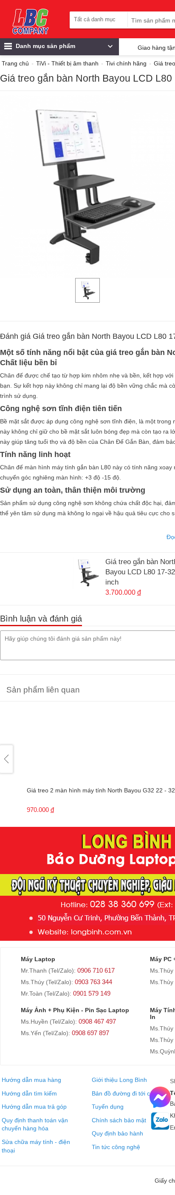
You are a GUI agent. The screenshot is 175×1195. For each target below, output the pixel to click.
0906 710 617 (96, 970)
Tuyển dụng (108, 1106)
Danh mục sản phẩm (44, 46)
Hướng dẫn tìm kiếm (29, 1093)
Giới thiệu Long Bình (119, 1079)
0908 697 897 (90, 1032)
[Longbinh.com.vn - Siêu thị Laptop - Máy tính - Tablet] (30, 21)
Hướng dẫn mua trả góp (34, 1106)
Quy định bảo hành (117, 1133)
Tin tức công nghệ (116, 1147)
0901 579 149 (91, 993)
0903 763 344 (93, 981)
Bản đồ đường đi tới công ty (129, 1093)
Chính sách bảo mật (119, 1120)
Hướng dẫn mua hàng (31, 1079)
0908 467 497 (97, 1021)
